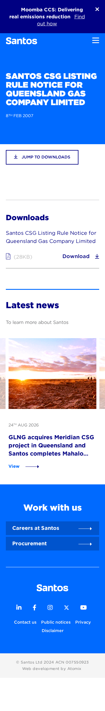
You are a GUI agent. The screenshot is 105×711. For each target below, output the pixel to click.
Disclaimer (53, 630)
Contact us (25, 622)
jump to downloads (45, 157)
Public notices (56, 622)
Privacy (83, 622)
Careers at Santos (35, 528)
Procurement (29, 543)
